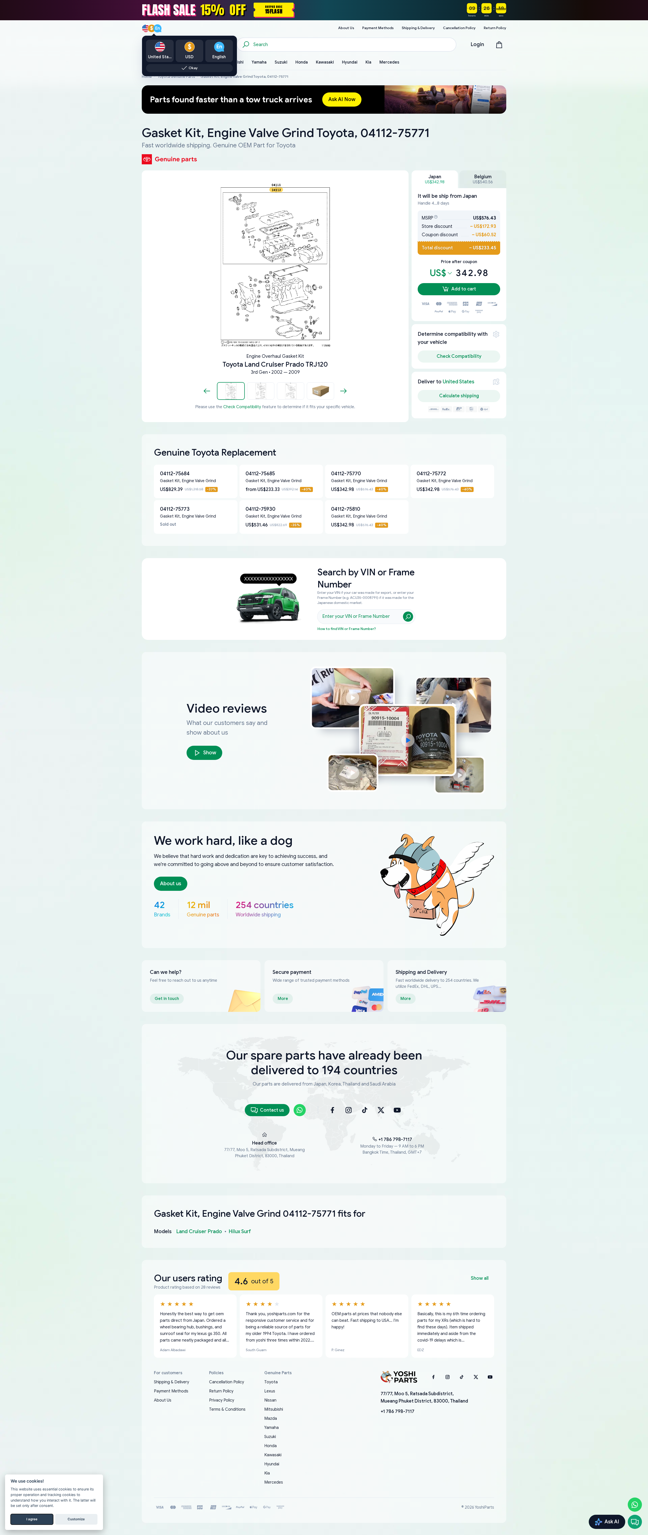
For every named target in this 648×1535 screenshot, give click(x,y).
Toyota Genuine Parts (176, 76)
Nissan (270, 1400)
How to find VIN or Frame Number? (346, 629)
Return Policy (221, 1391)
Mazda (270, 1418)
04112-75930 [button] (260, 509)
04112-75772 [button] (431, 473)
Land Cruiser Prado (199, 1231)
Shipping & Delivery (171, 1382)
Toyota (271, 1382)
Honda (270, 1445)
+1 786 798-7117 (395, 1139)
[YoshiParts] (399, 1377)
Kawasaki (272, 1455)
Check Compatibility (242, 406)
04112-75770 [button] (346, 473)
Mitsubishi (273, 1409)
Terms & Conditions (227, 1409)
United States (458, 382)
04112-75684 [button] (175, 473)
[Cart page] (499, 44)
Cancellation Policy (226, 1382)
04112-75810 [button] (345, 509)
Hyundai (271, 1464)
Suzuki (270, 1436)
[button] (231, 391)
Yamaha (271, 1427)
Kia (267, 1473)
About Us (162, 1400)
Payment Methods (171, 1391)
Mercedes (273, 1482)
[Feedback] (635, 1522)
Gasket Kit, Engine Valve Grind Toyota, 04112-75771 (244, 76)
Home (147, 76)
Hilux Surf (240, 1231)
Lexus (269, 1391)
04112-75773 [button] (175, 509)
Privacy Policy (221, 1400)
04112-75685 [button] (260, 473)
